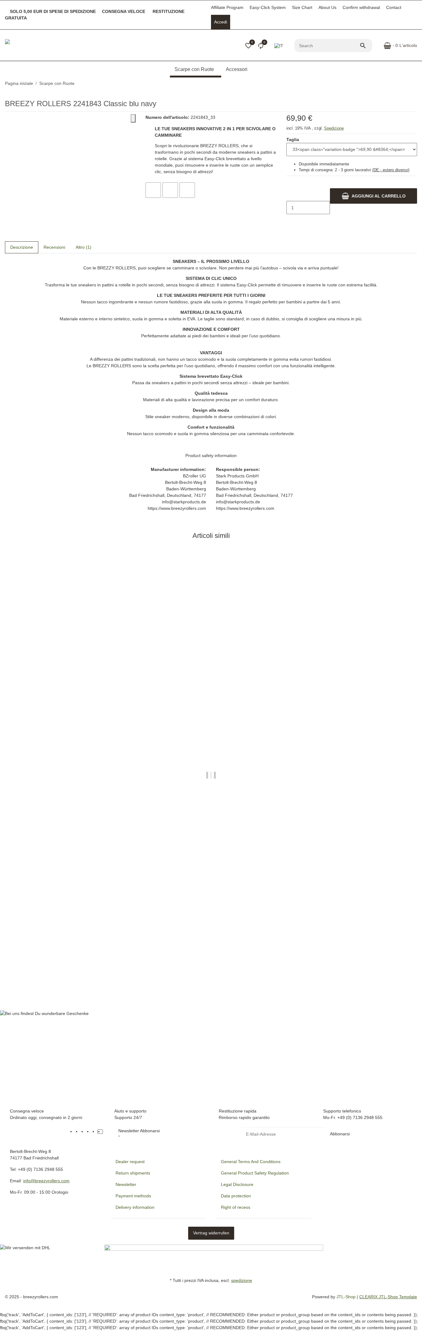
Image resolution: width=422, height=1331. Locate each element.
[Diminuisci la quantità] (291, 194)
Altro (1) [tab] (83, 247)
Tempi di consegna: (354, 170)
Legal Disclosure (237, 1184)
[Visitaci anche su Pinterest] (89, 1131)
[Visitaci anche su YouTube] (83, 1131)
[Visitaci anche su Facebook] (78, 1131)
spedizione (241, 1280)
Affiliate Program (227, 7)
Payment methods (133, 1195)
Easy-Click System (268, 7)
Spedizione (334, 128)
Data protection (236, 1195)
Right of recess (235, 1207)
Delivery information (135, 1207)
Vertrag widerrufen (211, 1232)
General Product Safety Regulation (255, 1173)
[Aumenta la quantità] (291, 220)
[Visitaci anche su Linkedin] (105, 1131)
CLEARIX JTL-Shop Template (388, 1296)
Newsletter (126, 1184)
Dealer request (130, 1161)
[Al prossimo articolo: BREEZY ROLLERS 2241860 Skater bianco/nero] (416, 83)
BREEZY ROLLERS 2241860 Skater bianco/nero (54, 971)
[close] (133, 118)
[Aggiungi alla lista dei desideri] (170, 190)
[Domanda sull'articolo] (187, 190)
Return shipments (133, 1173)
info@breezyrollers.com (46, 1180)
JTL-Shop (346, 1296)
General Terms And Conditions (251, 1161)
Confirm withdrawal (361, 7)
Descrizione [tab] (21, 247)
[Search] (365, 45)
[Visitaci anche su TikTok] (100, 1131)
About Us (327, 7)
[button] (248, 46)
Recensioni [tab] (54, 247)
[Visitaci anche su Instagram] (94, 1131)
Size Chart (302, 7)
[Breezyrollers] (48, 45)
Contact (393, 7)
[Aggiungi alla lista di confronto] (153, 190)
